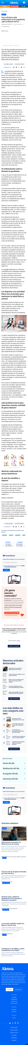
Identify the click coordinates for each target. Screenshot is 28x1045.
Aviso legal (14, 1035)
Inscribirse (6, 570)
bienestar (4, 535)
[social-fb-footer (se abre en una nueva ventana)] (12, 1023)
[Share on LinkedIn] (16, 67)
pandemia (17, 535)
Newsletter (14, 1009)
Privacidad (14, 1040)
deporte (11, 535)
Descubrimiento (14, 1003)
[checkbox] (3, 565)
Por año (14, 1018)
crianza (4, 828)
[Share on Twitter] (19, 67)
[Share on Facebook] (13, 67)
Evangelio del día (10, 774)
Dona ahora (13, 6)
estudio (6, 269)
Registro (5, 6)
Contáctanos (14, 1037)
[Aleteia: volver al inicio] (14, 2)
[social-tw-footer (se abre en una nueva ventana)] (15, 1023)
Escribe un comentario (14, 646)
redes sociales (6, 883)
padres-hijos (5, 909)
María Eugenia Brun (17, 24)
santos (4, 857)
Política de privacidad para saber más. (14, 566)
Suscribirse (9, 989)
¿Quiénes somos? (14, 1032)
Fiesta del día (8, 763)
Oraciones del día (10, 779)
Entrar (18, 640)
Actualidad (14, 997)
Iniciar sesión (18, 989)
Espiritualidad (14, 999)
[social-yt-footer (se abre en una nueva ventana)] (10, 1023)
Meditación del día (11, 768)
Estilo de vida (4, 11)
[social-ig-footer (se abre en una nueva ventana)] (18, 1023)
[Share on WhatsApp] (24, 67)
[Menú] (4, 2)
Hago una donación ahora (11, 613)
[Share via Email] (21, 67)
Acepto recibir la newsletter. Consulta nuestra (14, 566)
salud (23, 535)
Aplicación (14, 1011)
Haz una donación (14, 1030)
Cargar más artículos (14, 698)
